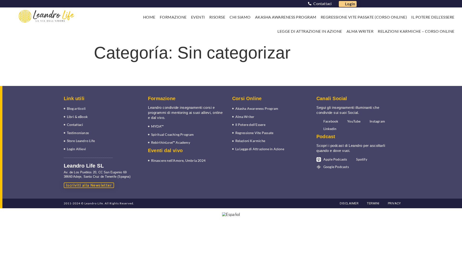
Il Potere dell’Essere (433, 17)
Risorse (217, 17)
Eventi (198, 17)
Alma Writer (360, 31)
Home (149, 17)
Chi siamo (240, 17)
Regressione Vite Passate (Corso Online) (364, 17)
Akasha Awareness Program (285, 17)
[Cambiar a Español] (231, 214)
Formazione (173, 17)
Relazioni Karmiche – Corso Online (416, 31)
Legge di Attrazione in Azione (309, 31)
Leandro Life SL (84, 166)
